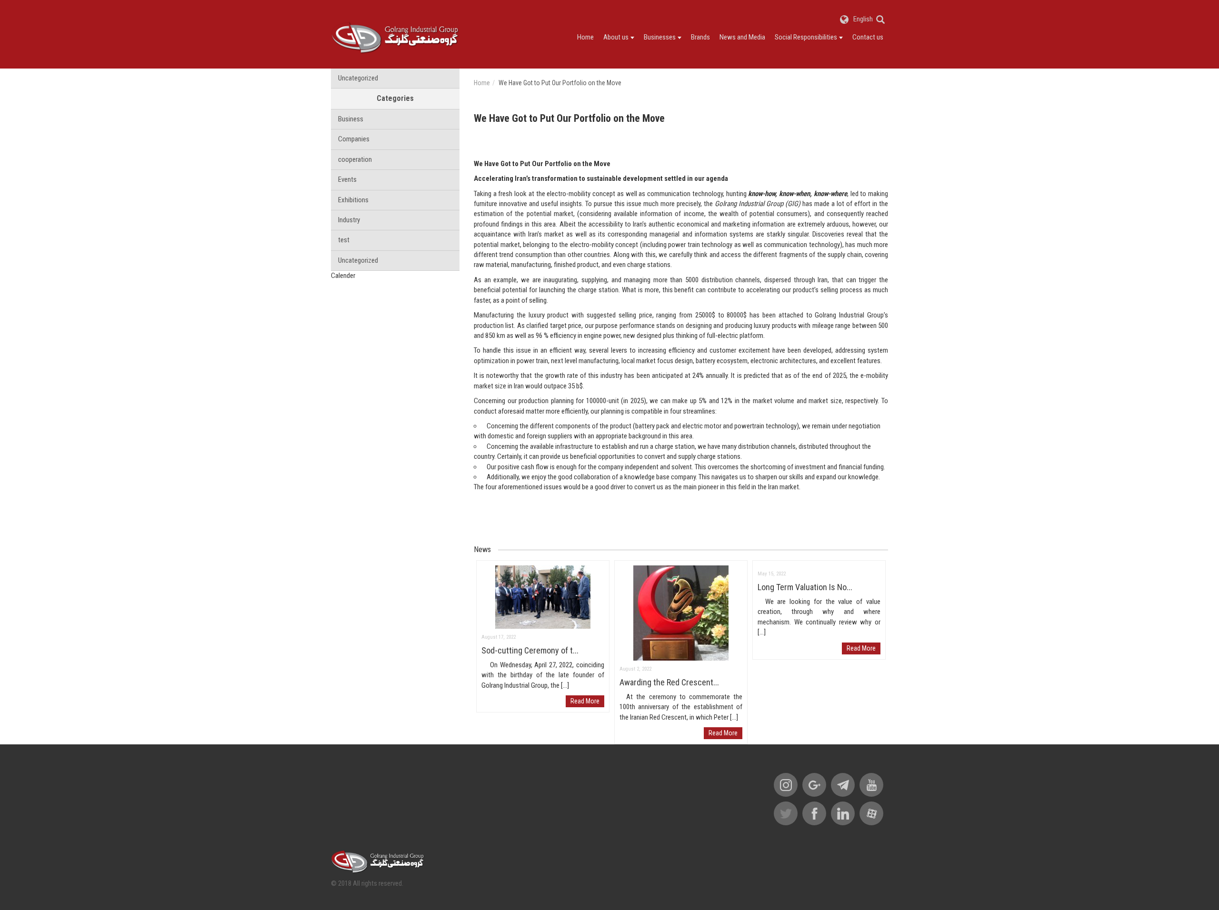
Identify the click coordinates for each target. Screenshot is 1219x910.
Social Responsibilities (806, 37)
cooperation (355, 159)
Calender (343, 275)
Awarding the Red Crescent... (669, 682)
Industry (349, 220)
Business (350, 119)
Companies (354, 139)
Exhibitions (353, 200)
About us (616, 37)
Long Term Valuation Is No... (805, 587)
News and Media (742, 37)
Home (585, 37)
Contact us (867, 37)
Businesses (660, 37)
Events (347, 179)
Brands (700, 37)
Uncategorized (358, 78)
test (344, 240)
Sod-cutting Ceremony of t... (530, 650)
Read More (585, 701)
